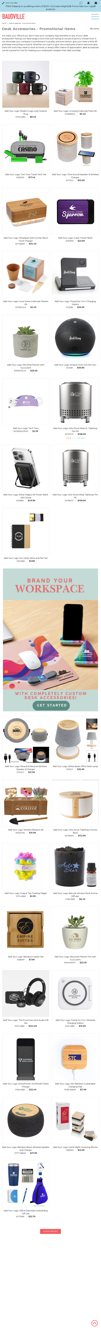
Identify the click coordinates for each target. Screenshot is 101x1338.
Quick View (26, 105)
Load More (50, 1231)
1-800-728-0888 (11, 3)
